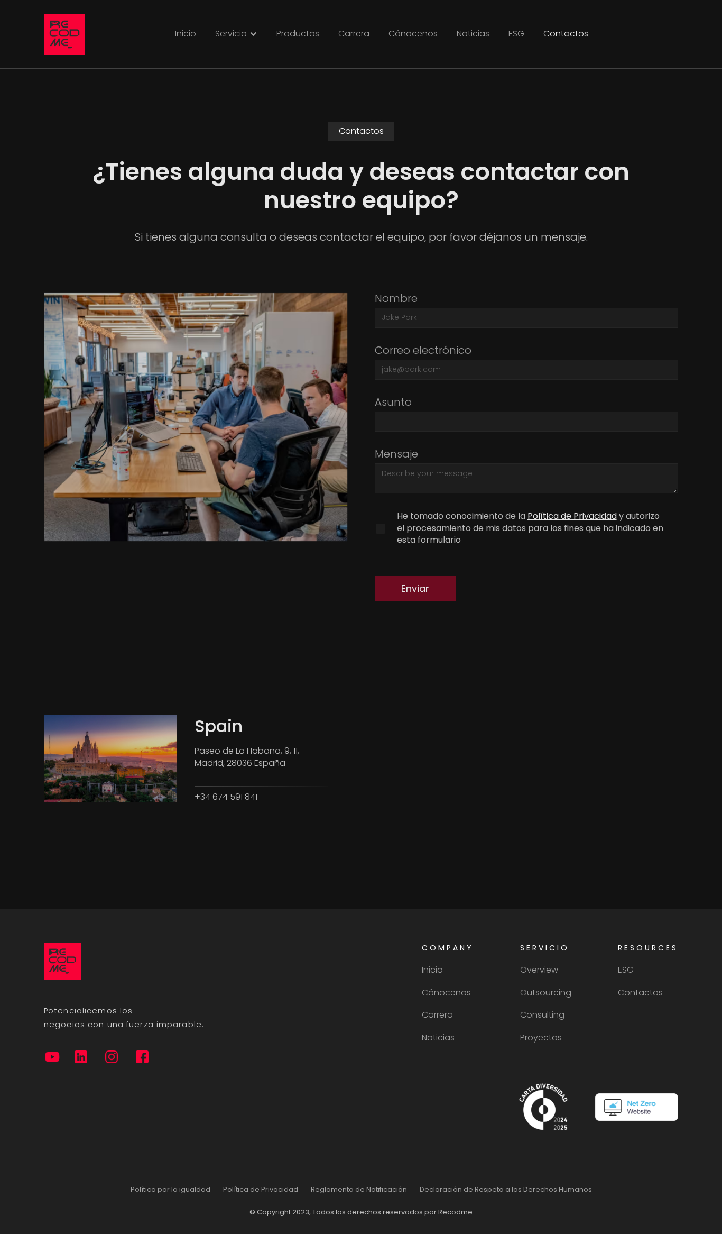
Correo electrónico (423, 350)
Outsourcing (545, 993)
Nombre (396, 298)
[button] (236, 33)
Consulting (542, 1015)
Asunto (393, 402)
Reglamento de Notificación (359, 1189)
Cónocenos (413, 34)
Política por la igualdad (170, 1189)
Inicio (185, 34)
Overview (539, 970)
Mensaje (396, 454)
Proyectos (541, 1038)
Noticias (473, 34)
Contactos (565, 34)
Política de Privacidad (572, 516)
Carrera (353, 34)
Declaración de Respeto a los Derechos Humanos (506, 1189)
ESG (516, 34)
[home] (64, 34)
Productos (297, 34)
